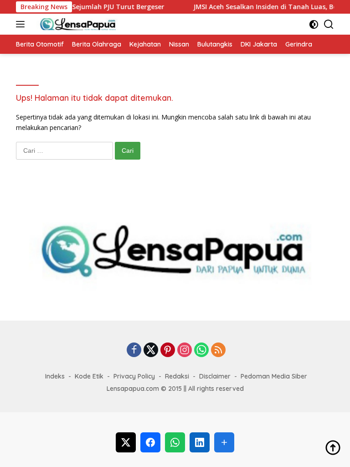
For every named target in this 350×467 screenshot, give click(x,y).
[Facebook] (134, 350)
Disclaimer (215, 376)
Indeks (55, 376)
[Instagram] (184, 350)
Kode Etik (89, 376)
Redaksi (177, 376)
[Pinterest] (167, 350)
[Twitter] (151, 350)
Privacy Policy (134, 376)
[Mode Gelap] (314, 24)
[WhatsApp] (201, 350)
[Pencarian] (329, 24)
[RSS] (218, 350)
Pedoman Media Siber (274, 376)
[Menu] (22, 24)
